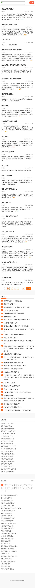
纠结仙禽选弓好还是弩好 (11, 372)
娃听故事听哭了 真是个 (8, 433)
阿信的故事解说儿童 (7, 526)
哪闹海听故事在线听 (7, 436)
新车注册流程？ (6, 202)
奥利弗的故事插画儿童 (7, 548)
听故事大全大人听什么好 (8, 431)
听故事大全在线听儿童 (7, 461)
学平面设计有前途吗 (8, 247)
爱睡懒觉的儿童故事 (7, 500)
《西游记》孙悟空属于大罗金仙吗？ (15, 334)
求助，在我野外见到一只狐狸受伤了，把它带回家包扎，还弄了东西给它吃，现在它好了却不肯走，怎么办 (19, 349)
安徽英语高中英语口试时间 (9, 546)
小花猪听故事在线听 (7, 456)
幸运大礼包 (5, 165)
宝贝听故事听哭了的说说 (8, 446)
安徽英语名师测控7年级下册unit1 (11, 508)
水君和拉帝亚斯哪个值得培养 (13, 407)
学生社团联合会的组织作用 (10, 216)
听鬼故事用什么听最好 (7, 454)
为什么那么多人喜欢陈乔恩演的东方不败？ (17, 319)
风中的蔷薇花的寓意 (10, 316)
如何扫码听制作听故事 (7, 471)
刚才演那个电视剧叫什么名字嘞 (13, 369)
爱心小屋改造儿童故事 (7, 505)
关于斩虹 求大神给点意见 (9, 262)
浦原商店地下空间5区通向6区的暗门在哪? (16, 307)
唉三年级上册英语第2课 (8, 561)
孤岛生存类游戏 (9, 395)
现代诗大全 (5, 136)
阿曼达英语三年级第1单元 (9, 551)
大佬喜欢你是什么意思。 (11, 323)
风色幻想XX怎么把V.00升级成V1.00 (15, 365)
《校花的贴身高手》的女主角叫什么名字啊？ (17, 392)
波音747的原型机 (7, 175)
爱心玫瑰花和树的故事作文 (9, 495)
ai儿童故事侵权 (5, 564)
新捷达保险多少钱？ (8, 9)
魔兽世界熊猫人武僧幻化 (9, 189)
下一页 (28, 288)
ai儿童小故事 (5, 553)
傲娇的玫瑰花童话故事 (7, 503)
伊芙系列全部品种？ (8, 152)
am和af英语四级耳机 (7, 536)
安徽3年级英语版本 (6, 531)
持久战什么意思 (6, 277)
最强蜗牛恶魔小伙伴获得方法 (13, 301)
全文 (22, 19)
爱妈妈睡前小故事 (6, 559)
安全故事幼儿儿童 (6, 498)
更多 (32, 480)
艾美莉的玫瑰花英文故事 (8, 533)
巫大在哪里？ (6, 39)
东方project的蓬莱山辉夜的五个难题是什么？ (17, 410)
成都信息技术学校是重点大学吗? (12, 49)
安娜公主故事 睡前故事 (8, 510)
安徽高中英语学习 (6, 516)
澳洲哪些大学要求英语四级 (9, 556)
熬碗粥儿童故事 (5, 566)
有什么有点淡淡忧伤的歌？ (12, 404)
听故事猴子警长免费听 (7, 428)
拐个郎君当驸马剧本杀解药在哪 (13, 362)
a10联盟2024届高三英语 (8, 523)
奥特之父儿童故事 (6, 513)
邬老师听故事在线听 (7, 423)
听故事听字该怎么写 (7, 441)
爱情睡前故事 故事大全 (8, 528)
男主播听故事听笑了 (7, 443)
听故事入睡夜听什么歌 (7, 438)
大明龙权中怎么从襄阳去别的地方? (14, 313)
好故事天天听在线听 (7, 459)
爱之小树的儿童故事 (7, 521)
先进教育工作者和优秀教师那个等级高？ (14, 65)
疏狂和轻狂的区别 (9, 383)
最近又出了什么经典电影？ (12, 386)
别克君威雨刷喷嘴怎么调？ (10, 121)
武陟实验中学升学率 (8, 231)
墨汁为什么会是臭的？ (11, 304)
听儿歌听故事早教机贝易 (8, 449)
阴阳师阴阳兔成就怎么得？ (10, 24)
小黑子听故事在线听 (7, 451)
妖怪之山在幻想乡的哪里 (11, 310)
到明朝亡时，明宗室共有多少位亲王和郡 (16, 326)
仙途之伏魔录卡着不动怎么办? (13, 354)
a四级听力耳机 (5, 543)
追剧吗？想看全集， (8, 94)
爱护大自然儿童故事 (7, 538)
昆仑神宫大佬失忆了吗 (11, 389)
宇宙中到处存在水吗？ (11, 337)
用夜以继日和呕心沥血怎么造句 (11, 78)
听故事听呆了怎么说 (7, 426)
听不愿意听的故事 (6, 464)
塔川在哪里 (5, 105)
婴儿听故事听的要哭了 (7, 466)
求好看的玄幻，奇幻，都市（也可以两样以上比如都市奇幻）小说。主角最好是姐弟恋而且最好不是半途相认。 (19, 377)
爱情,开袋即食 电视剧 (7, 569)
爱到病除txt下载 (5, 541)
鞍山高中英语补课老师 (7, 518)
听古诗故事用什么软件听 (8, 469)
